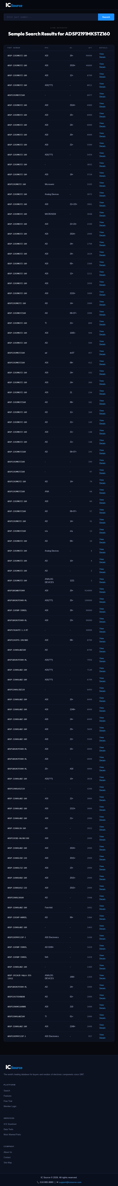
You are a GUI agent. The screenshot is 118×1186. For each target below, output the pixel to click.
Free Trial (8, 1101)
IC (14, 4)
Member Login (10, 1106)
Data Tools (8, 1129)
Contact (7, 1157)
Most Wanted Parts (12, 1134)
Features (8, 1096)
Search (7, 1091)
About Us (8, 1152)
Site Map (8, 1162)
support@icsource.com (70, 1182)
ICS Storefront (10, 1124)
